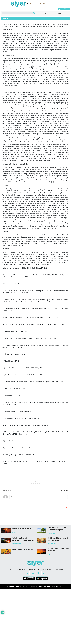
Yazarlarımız (40, 569)
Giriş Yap (44, 13)
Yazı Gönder (65, 9)
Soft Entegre (46, 586)
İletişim (61, 569)
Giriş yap (65, 491)
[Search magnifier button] (34, 13)
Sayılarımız (32, 569)
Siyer (12, 586)
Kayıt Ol (60, 13)
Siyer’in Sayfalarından (51, 569)
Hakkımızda (17, 569)
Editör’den (25, 569)
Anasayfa (10, 569)
